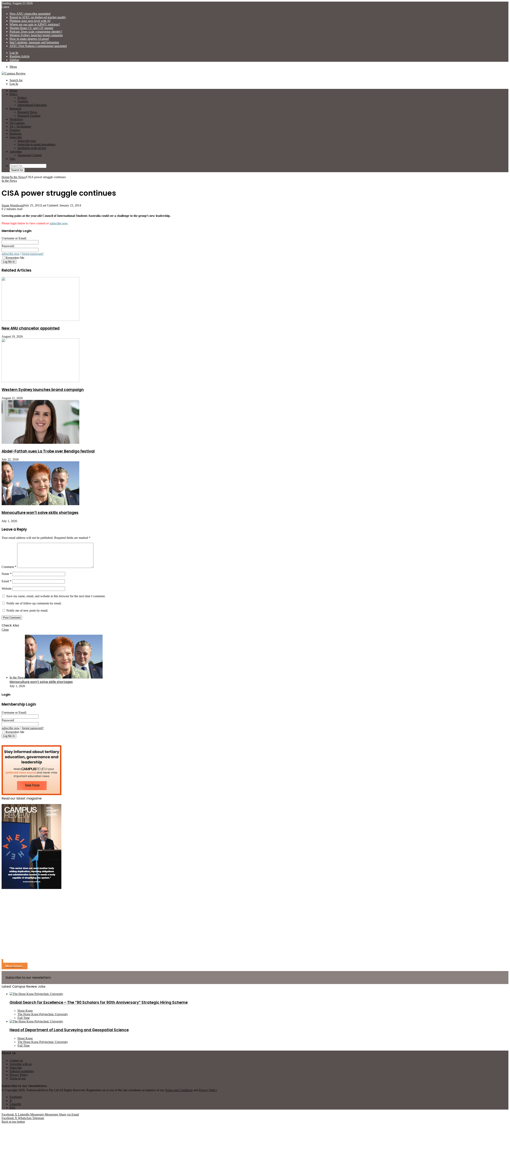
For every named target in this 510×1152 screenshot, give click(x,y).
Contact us (16, 1060)
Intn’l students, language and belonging (34, 42)
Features (15, 130)
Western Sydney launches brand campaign (36, 35)
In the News (18, 177)
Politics (22, 97)
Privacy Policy (19, 1074)
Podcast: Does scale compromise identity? (36, 31)
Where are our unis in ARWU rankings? (35, 24)
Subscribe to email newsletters (36, 144)
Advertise (16, 151)
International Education (32, 105)
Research (15, 108)
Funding (23, 101)
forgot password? (33, 253)
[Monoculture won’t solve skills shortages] (40, 504)
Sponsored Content (30, 155)
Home (5, 177)
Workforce (16, 119)
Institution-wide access (32, 148)
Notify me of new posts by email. (27, 610)
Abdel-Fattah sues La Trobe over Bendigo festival (48, 451)
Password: (8, 246)
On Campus (17, 123)
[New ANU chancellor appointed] (40, 319)
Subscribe (16, 137)
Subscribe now (27, 140)
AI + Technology (20, 126)
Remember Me (15, 257)
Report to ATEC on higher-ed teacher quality (38, 17)
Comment (9, 567)
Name (7, 574)
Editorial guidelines (22, 1071)
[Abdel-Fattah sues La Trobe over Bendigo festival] (40, 442)
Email (6, 581)
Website (7, 588)
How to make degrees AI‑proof (29, 38)
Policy (14, 94)
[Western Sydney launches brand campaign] (40, 381)
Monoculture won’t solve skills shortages (40, 512)
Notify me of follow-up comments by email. (34, 603)
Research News (27, 112)
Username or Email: (14, 238)
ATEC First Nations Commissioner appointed (38, 46)
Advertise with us (21, 1064)
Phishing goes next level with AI (30, 21)
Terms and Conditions (179, 1090)
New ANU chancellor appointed (30, 13)
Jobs (12, 158)
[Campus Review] (14, 73)
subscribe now (59, 223)
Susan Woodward (13, 205)
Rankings (16, 133)
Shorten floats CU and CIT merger (31, 28)
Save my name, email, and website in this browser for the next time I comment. (55, 596)
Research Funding (29, 115)
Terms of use (18, 1078)
